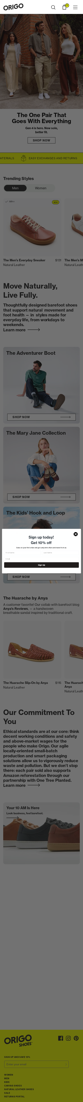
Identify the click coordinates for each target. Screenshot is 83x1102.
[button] (53, 7)
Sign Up (41, 565)
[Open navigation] (75, 7)
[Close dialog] (75, 534)
